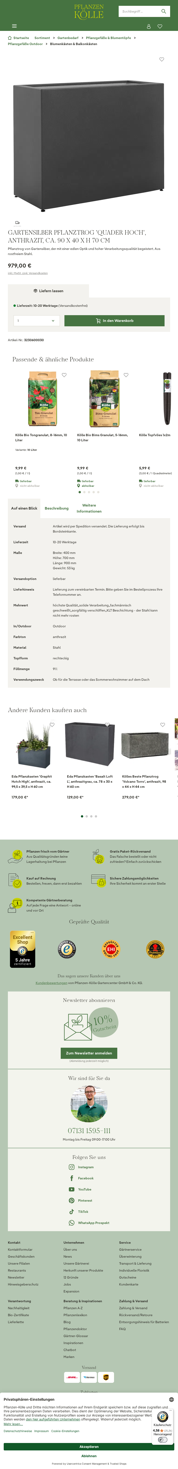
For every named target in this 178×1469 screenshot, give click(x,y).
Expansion (71, 1291)
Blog (67, 1322)
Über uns (70, 1249)
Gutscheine (127, 1277)
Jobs (67, 1284)
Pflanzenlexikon (75, 1315)
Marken (69, 1357)
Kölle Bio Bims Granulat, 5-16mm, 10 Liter (102, 437)
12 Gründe (71, 1277)
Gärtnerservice (130, 1249)
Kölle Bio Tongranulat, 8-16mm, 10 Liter (41, 437)
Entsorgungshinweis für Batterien (144, 1322)
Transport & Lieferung (135, 1263)
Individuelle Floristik (134, 1270)
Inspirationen (73, 1343)
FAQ (122, 1329)
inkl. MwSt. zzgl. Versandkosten (28, 273)
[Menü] (14, 26)
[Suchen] (163, 11)
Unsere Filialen (19, 1263)
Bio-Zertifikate (18, 1315)
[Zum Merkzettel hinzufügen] (161, 59)
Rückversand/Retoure (136, 1315)
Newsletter (16, 1277)
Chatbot (70, 1350)
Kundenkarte (128, 1284)
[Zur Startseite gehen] (89, 11)
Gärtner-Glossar (76, 1336)
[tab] (56, 508)
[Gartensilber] (89, 224)
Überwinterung (130, 1256)
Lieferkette (16, 1322)
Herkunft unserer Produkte (83, 1270)
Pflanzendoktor (75, 1329)
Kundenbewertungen (51, 983)
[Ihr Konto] (148, 26)
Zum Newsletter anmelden (89, 1053)
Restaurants (17, 1270)
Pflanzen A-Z (73, 1308)
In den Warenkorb (118, 320)
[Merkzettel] (159, 26)
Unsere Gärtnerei (76, 1263)
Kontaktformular (20, 1249)
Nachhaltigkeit (18, 1308)
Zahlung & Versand (133, 1308)
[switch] (162, 1440)
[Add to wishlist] (52, 724)
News (68, 1256)
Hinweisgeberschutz (23, 1284)
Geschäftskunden (21, 1256)
